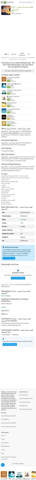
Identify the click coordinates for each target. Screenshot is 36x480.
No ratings (23, 219)
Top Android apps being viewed (8, 416)
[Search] (33, 2)
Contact (3, 435)
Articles (3, 449)
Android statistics (23, 395)
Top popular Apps (23, 405)
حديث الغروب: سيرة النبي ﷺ (13, 96)
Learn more (25, 255)
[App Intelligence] (3, 465)
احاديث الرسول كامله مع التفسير (14, 90)
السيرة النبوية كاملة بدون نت (13, 109)
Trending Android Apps (24, 402)
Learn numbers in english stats (8, 426)
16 (21, 230)
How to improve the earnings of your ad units (8, 458)
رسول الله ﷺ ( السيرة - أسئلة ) (14, 83)
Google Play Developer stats (26, 398)
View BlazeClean (5, 419)
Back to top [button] (32, 466)
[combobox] (25, 2)
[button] (18, 310)
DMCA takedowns (5, 446)
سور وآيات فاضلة (10, 121)
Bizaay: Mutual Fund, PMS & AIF (8, 423)
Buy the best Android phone (25, 409)
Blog (2, 453)
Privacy (3, 439)
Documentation (5, 442)
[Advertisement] (18, 33)
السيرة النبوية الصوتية (11, 102)
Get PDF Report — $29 (9, 258)
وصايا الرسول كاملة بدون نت (13, 77)
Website (3, 307)
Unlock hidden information (18, 278)
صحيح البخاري (10, 115)
